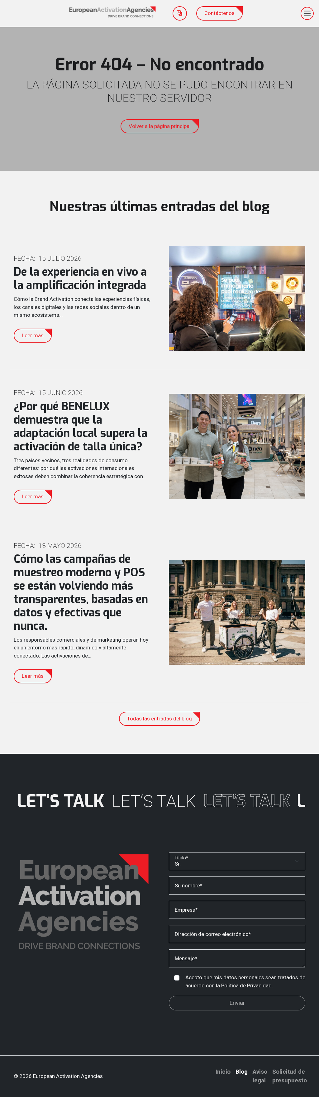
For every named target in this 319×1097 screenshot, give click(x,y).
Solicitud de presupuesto (289, 1076)
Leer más (33, 335)
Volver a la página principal (160, 126)
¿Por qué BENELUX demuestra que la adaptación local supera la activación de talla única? (80, 426)
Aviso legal (260, 1076)
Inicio (223, 1071)
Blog (242, 1071)
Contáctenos (219, 13)
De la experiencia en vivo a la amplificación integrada (80, 278)
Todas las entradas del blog (159, 718)
